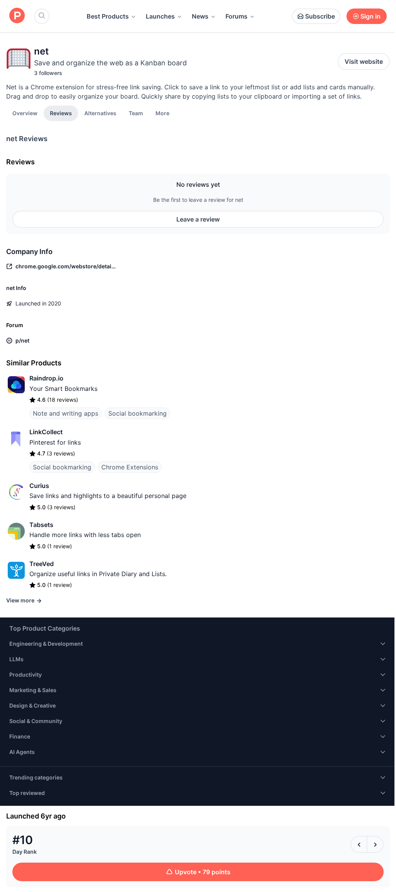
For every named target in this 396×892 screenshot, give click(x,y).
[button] (162, 113)
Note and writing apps (65, 413)
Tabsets (41, 525)
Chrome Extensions (129, 467)
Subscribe (320, 16)
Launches (160, 16)
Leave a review (198, 219)
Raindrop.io (46, 378)
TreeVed (41, 564)
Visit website (364, 61)
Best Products (108, 16)
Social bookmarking (137, 413)
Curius (39, 485)
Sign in (370, 16)
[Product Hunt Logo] (17, 16)
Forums (236, 16)
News (200, 16)
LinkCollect (46, 432)
